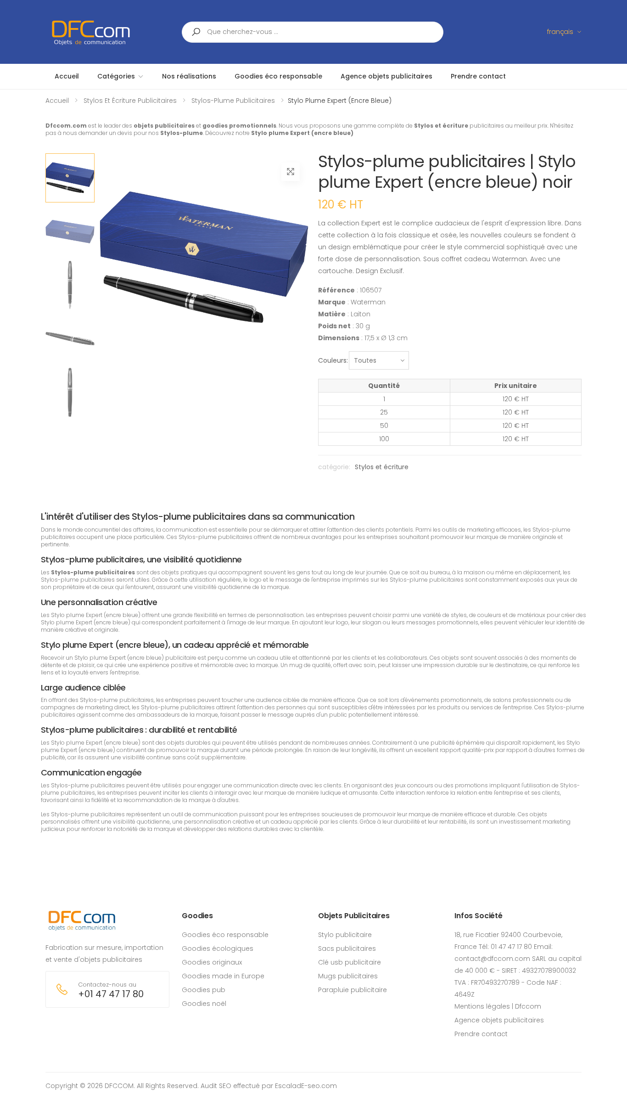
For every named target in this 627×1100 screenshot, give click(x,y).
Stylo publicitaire (345, 934)
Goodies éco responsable (225, 934)
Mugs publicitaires (348, 976)
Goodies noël (204, 1003)
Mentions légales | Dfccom (497, 1006)
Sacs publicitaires (347, 948)
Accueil (57, 100)
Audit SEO (216, 1085)
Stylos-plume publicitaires (233, 100)
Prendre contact (481, 1033)
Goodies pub (203, 989)
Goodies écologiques (217, 948)
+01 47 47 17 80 (111, 994)
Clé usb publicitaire (349, 962)
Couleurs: (333, 360)
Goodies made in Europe (223, 976)
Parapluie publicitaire (352, 989)
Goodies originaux (212, 962)
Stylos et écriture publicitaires (130, 100)
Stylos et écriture (381, 466)
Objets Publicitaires (354, 915)
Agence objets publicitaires (499, 1020)
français (560, 31)
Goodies (197, 915)
